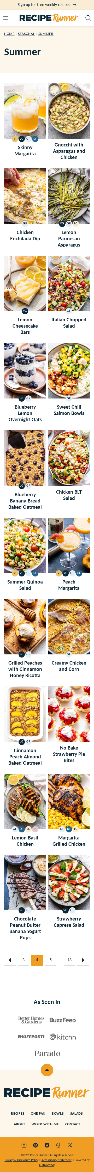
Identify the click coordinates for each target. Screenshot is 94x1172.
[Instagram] (24, 1145)
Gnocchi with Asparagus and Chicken (69, 151)
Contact (72, 1124)
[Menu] (5, 18)
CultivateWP (46, 1165)
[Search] (88, 18)
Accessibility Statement (57, 1160)
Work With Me (45, 1124)
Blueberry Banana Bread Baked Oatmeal (25, 501)
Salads (76, 1114)
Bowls (58, 1114)
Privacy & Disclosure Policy (21, 1160)
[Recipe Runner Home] (49, 18)
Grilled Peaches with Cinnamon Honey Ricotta (25, 669)
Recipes (18, 1114)
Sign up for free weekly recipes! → (47, 5)
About (20, 1124)
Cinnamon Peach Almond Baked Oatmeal (25, 757)
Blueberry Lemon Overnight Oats (25, 413)
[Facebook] (47, 1145)
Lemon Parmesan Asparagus (69, 239)
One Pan (38, 1114)
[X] (70, 1145)
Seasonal (26, 34)
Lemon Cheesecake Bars (25, 326)
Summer (46, 34)
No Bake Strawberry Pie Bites (69, 754)
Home (9, 34)
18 (69, 960)
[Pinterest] (35, 1145)
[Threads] (58, 1145)
